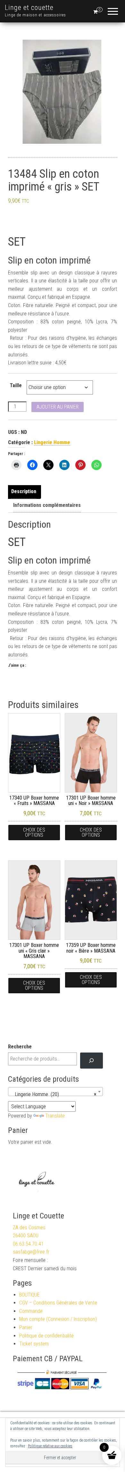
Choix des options (34, 832)
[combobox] (55, 1091)
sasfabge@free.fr (31, 1252)
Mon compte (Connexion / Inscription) (58, 1319)
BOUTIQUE (29, 1295)
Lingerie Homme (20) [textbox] (53, 1094)
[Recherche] (91, 1061)
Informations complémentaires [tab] (47, 505)
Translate (55, 1116)
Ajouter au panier (58, 407)
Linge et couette (29, 8)
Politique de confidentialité (46, 1336)
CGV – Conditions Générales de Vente (58, 1303)
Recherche (20, 1047)
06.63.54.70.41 (28, 1244)
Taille (16, 385)
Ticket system (34, 1344)
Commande (31, 1311)
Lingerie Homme (52, 442)
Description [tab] (23, 491)
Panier (25, 1327)
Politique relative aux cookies (50, 1446)
